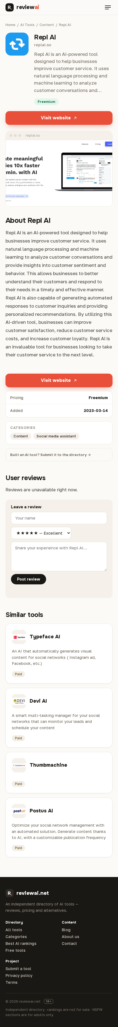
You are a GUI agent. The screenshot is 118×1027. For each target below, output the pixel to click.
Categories (16, 937)
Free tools (15, 950)
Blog (66, 930)
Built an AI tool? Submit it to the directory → (50, 454)
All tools (13, 930)
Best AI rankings (20, 943)
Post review (28, 579)
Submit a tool (18, 969)
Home (10, 24)
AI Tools (27, 24)
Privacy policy (18, 975)
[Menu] (108, 7)
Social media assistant (56, 436)
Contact (69, 943)
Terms (11, 982)
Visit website (56, 118)
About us (70, 937)
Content (47, 24)
